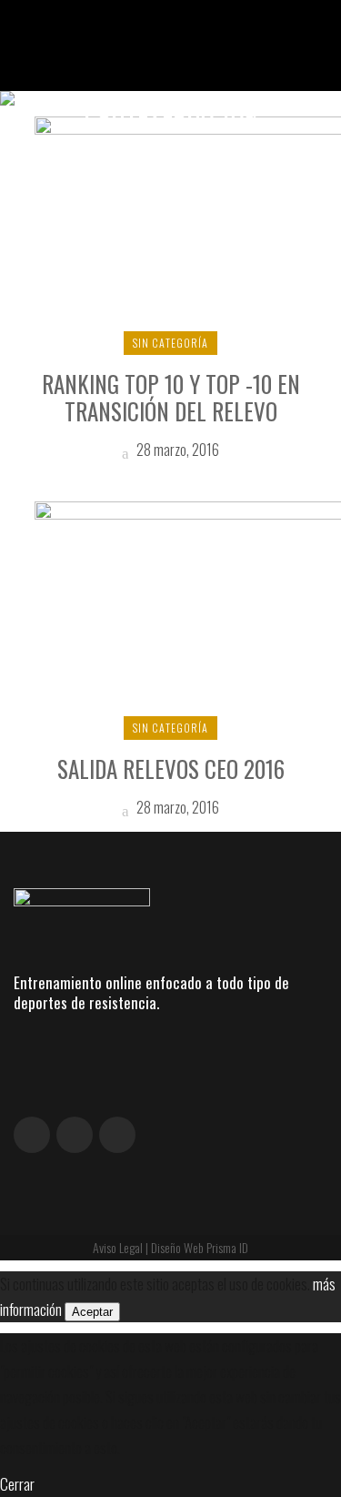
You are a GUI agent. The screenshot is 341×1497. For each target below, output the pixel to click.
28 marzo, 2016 (176, 449)
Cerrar (17, 1483)
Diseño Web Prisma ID (199, 1247)
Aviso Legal (118, 1247)
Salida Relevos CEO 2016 (171, 768)
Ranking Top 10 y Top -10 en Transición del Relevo (171, 397)
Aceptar (92, 1312)
